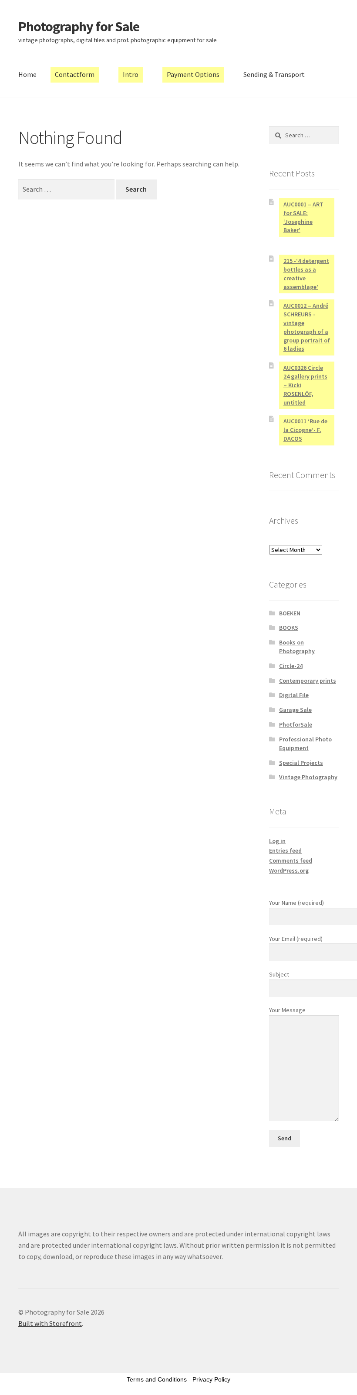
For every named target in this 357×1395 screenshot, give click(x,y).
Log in (277, 841)
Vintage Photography (308, 777)
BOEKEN (289, 613)
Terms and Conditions (157, 1379)
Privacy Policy (211, 1379)
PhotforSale (295, 724)
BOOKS (288, 627)
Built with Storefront (50, 1323)
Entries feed (285, 850)
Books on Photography (297, 646)
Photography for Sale (78, 26)
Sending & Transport (274, 74)
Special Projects (301, 763)
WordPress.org (289, 870)
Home (27, 74)
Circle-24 (291, 666)
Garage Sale (295, 710)
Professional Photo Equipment (305, 743)
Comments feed (290, 860)
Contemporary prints (307, 680)
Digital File (294, 695)
